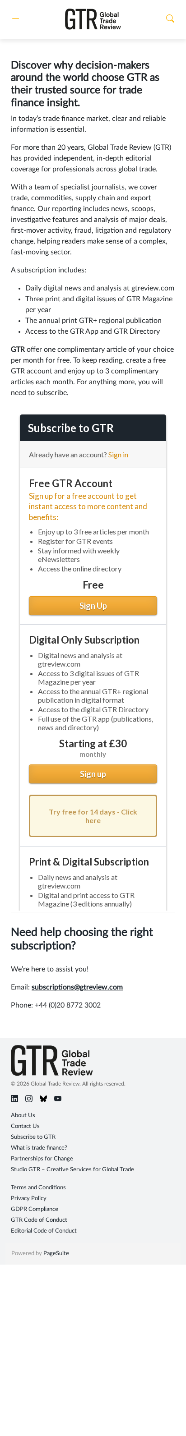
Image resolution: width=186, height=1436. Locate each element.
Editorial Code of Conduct (44, 1231)
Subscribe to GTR (33, 1137)
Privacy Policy (28, 1198)
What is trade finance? (39, 1148)
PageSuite (56, 1253)
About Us (23, 1115)
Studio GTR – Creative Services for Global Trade (72, 1170)
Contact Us (25, 1126)
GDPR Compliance (34, 1209)
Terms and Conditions (38, 1188)
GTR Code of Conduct (39, 1220)
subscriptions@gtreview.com (77, 987)
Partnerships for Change (42, 1159)
